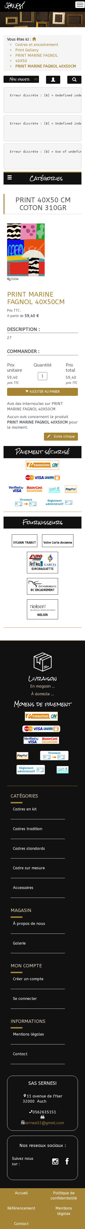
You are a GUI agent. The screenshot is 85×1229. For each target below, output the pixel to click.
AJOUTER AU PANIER (44, 392)
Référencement (21, 1208)
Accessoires (23, 887)
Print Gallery (26, 50)
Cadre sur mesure (29, 868)
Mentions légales (28, 1034)
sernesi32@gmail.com (44, 1123)
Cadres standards (29, 848)
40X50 (21, 61)
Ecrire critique (64, 437)
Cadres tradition (27, 829)
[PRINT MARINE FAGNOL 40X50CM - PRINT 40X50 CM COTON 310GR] (42, 252)
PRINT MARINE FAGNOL (36, 55)
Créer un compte (28, 979)
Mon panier (23, 79)
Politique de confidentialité (64, 1196)
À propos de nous (29, 923)
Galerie (19, 943)
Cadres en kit (25, 809)
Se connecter (25, 998)
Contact (20, 1054)
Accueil (21, 1193)
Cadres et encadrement (36, 44)
